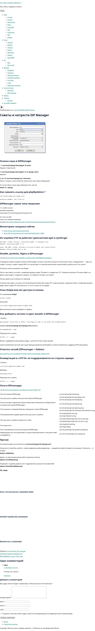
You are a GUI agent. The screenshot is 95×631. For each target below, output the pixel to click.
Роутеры (10, 80)
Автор (6, 622)
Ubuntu (10, 48)
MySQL (6, 96)
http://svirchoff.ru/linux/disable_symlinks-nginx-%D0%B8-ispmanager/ (27, 258)
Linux (5, 40)
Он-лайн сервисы (10, 103)
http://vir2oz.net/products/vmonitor (16, 231)
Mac (8, 63)
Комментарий (5, 598)
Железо (6, 68)
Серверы (10, 70)
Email (2, 606)
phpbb (9, 37)
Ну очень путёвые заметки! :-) (11, 3)
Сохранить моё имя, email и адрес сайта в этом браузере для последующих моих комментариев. (37, 614)
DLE (8, 30)
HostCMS (10, 27)
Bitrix (9, 25)
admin (32, 110)
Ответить (7, 576)
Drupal (9, 17)
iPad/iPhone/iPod (13, 78)
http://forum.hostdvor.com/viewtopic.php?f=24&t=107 (22, 390)
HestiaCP (10, 90)
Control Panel (8, 88)
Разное (10, 101)
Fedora (9, 55)
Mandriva (10, 53)
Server (9, 50)
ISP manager (11, 93)
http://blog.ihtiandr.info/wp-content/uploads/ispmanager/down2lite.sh (30, 222)
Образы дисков (13, 75)
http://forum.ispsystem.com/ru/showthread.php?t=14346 (24, 233)
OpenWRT (10, 58)
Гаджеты (10, 73)
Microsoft (10, 65)
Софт (9, 83)
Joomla (9, 20)
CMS (5, 15)
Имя (2, 602)
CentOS (10, 43)
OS (5, 60)
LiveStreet (10, 32)
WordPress (11, 22)
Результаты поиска (11, 624)
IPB (8, 35)
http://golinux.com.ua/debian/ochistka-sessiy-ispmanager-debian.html (25, 354)
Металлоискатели (13, 85)
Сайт (1, 610)
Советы (6, 98)
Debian (9, 45)
